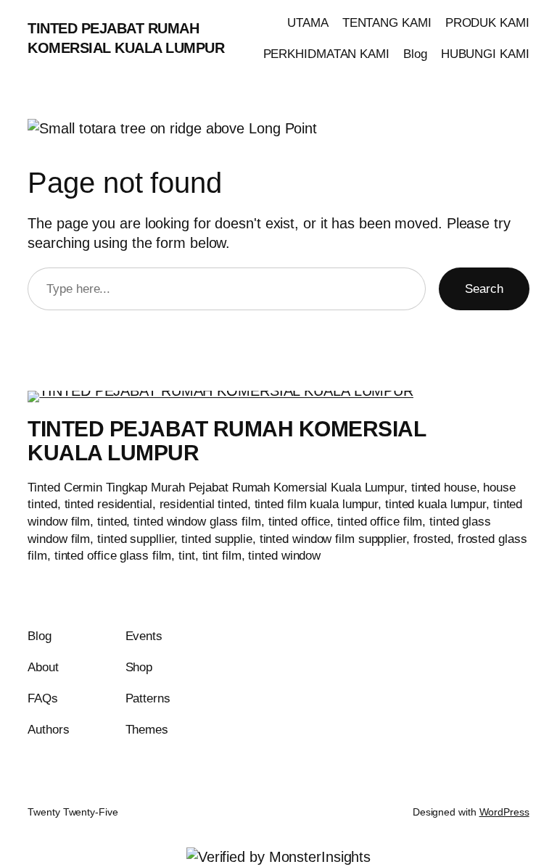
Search (484, 289)
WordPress (504, 812)
